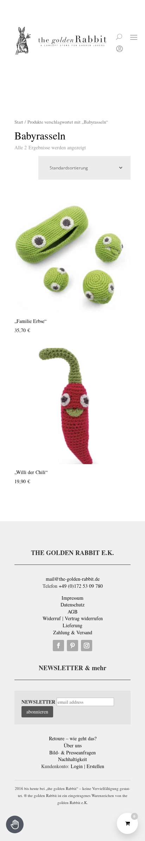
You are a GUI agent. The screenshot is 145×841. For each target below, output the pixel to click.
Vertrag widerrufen (84, 618)
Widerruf (52, 618)
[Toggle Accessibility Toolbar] (14, 824)
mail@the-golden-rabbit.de (73, 578)
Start (18, 122)
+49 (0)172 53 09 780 (81, 586)
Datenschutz (72, 604)
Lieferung (72, 625)
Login (77, 766)
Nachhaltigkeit (72, 759)
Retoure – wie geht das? (72, 738)
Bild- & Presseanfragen (72, 752)
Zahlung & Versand (72, 632)
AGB (72, 611)
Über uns (73, 745)
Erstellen (95, 766)
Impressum (72, 597)
